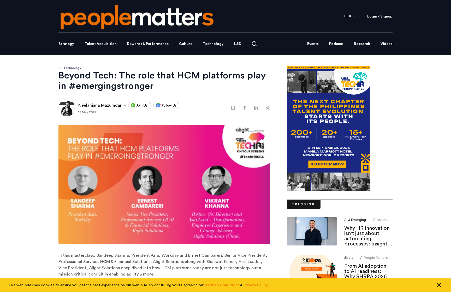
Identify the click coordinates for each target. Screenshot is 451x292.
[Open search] (254, 43)
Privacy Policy (256, 285)
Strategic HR (354, 258)
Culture (185, 44)
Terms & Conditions (222, 285)
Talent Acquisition (101, 44)
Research (362, 44)
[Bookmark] (233, 108)
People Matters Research (376, 260)
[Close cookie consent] (439, 285)
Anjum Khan (381, 222)
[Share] (244, 108)
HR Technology (69, 68)
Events (313, 44)
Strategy (66, 44)
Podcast (336, 44)
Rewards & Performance (148, 44)
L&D (237, 44)
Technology (213, 44)
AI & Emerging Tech (359, 220)
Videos (387, 44)
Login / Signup (380, 16)
